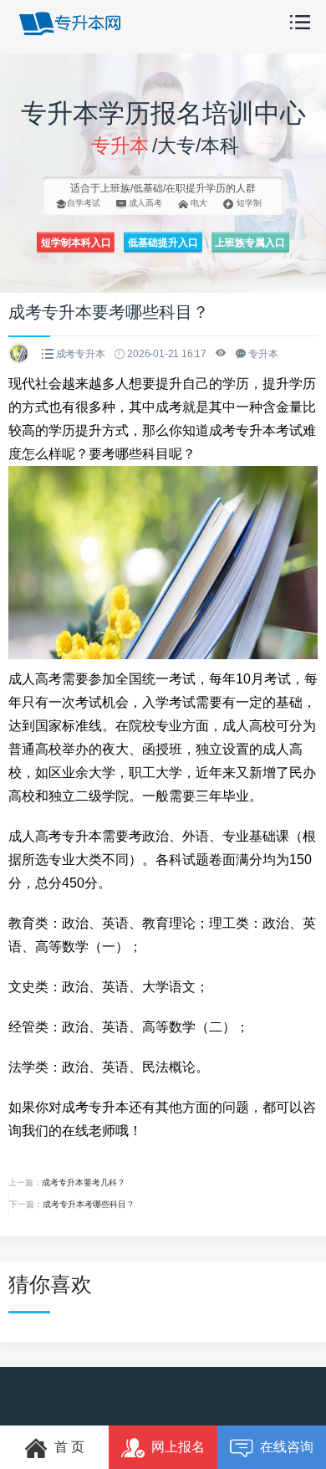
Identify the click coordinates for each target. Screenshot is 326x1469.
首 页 (69, 1447)
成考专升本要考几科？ (83, 1182)
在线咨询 (286, 1447)
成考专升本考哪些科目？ (89, 1204)
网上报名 (178, 1447)
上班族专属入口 (250, 242)
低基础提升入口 (163, 242)
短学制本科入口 (76, 242)
